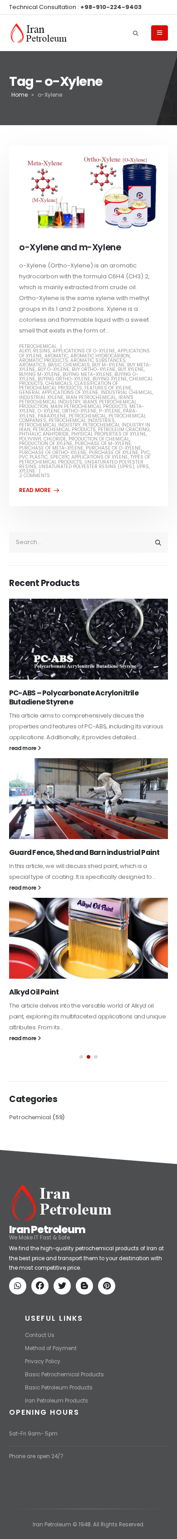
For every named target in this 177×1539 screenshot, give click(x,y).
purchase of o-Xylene (113, 448)
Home (19, 95)
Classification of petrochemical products (68, 385)
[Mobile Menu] (159, 33)
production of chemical (99, 439)
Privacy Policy (42, 1361)
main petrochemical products (88, 406)
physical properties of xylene (108, 434)
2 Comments (34, 475)
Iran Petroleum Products (56, 1400)
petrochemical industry (49, 425)
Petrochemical (38, 346)
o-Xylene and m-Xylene (70, 247)
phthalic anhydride (44, 434)
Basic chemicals (69, 364)
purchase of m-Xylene (103, 443)
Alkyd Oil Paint (34, 992)
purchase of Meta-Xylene (51, 448)
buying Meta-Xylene (87, 374)
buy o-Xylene (53, 369)
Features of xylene (108, 388)
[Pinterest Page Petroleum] (108, 1286)
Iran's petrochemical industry (76, 399)
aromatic (56, 355)
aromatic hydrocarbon (100, 355)
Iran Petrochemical (91, 397)
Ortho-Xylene (79, 411)
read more (23, 748)
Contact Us (39, 1335)
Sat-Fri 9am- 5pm (33, 1433)
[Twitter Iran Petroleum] (64, 1286)
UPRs (143, 466)
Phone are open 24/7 (36, 1456)
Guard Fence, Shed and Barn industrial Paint (84, 852)
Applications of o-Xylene (84, 350)
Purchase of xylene (113, 452)
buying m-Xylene (39, 374)
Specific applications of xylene (89, 457)
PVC (145, 452)
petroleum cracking (124, 429)
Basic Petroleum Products (59, 1387)
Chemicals (58, 383)
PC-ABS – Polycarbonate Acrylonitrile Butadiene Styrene (73, 697)
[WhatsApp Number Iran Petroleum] (19, 1286)
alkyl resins (34, 350)
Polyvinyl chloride (42, 439)
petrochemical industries (82, 420)
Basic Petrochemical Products (64, 1374)
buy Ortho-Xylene (94, 369)
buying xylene (110, 378)
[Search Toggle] (135, 33)
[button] (81, 1057)
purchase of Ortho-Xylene (53, 452)
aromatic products (43, 360)
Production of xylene (46, 443)
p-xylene (110, 411)
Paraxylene (52, 416)
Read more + (39, 490)
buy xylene (131, 369)
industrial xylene (41, 397)
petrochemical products (64, 429)
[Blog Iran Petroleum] (86, 1286)
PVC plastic (33, 457)
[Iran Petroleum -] (38, 33)
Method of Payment (51, 1348)
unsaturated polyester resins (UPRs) (86, 466)
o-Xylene (49, 411)
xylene (27, 471)
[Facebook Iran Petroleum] (41, 1286)
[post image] (88, 192)
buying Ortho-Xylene (64, 378)
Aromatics (32, 364)
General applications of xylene (58, 392)
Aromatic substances (98, 360)
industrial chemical (126, 392)
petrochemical (87, 416)
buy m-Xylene (108, 364)
